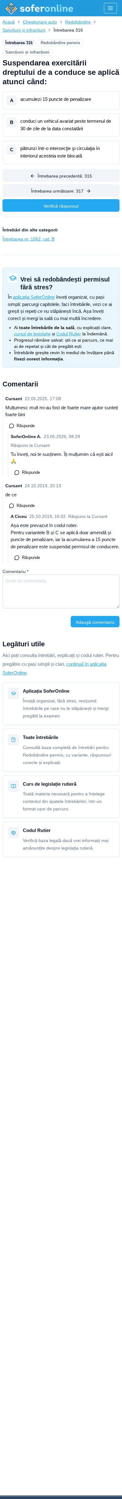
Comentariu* (15, 571)
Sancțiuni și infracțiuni (24, 30)
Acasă (9, 21)
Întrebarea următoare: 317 (57, 191)
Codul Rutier (68, 333)
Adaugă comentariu (95, 622)
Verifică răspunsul (61, 206)
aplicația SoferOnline (34, 297)
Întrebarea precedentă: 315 (65, 175)
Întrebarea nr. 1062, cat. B (28, 238)
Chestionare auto (40, 21)
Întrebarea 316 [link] (68, 30)
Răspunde (26, 425)
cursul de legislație (32, 333)
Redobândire (78, 21)
